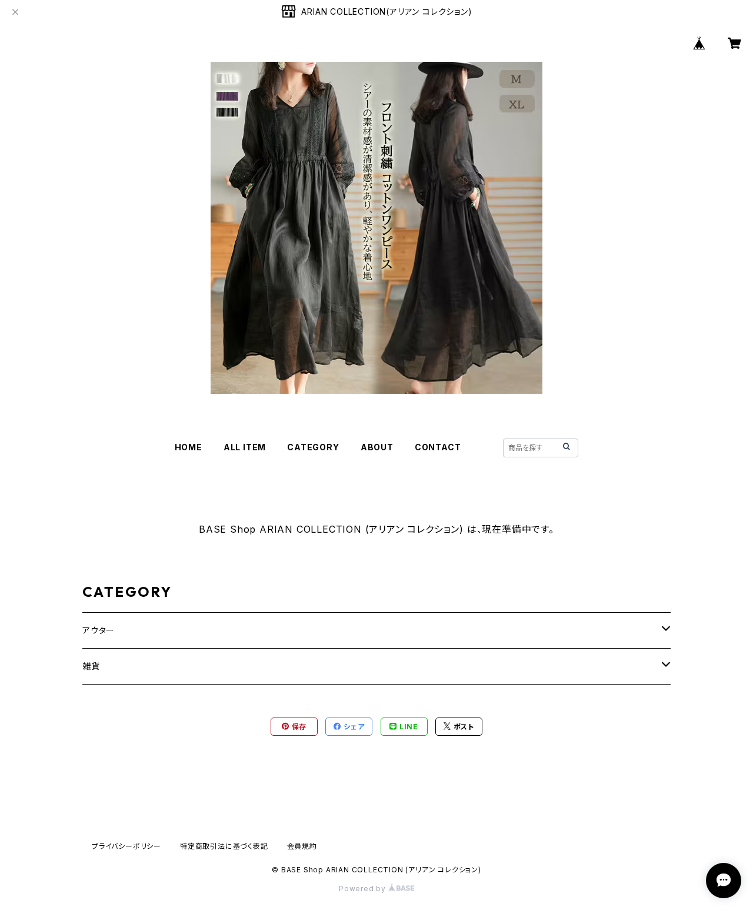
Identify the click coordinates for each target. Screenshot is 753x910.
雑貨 (91, 666)
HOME (188, 447)
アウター (98, 630)
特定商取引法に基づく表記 (224, 846)
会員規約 (302, 846)
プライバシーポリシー (126, 846)
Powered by (363, 888)
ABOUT (377, 447)
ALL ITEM (245, 447)
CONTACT (438, 447)
